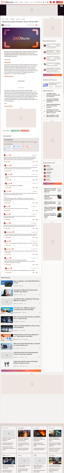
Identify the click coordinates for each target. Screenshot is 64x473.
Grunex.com (46, 192)
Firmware (18, 19)
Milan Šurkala (7, 25)
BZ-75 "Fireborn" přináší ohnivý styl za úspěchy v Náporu (23, 470)
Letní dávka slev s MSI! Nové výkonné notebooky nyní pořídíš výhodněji (24, 308)
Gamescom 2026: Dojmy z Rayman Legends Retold (23, 449)
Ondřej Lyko (16, 294)
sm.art (7, 155)
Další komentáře (52, 75)
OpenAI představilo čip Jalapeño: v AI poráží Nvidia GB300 (39, 444)
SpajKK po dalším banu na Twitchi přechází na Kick (50, 202)
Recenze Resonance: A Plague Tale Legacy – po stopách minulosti (39, 467)
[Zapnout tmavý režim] (54, 2)
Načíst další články (21, 370)
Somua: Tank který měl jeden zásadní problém (24, 466)
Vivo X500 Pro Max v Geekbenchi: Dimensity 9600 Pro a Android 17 (26, 299)
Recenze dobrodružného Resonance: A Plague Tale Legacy (50, 215)
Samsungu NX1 (7, 62)
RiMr (8, 241)
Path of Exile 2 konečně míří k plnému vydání (40, 471)
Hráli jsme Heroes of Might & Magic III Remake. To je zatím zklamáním (55, 444)
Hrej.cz (45, 211)
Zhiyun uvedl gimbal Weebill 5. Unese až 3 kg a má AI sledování (26, 326)
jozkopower (9, 249)
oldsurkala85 (9, 232)
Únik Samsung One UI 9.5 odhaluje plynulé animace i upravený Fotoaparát (26, 353)
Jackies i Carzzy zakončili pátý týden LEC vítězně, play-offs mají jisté (8, 467)
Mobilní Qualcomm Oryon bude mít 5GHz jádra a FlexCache (54, 470)
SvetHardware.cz (47, 199)
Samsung (23, 19)
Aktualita (6, 19)
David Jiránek (16, 321)
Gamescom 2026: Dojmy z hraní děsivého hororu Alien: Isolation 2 (24, 444)
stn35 (7, 206)
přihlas (23, 141)
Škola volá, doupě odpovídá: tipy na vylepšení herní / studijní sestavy (27, 317)
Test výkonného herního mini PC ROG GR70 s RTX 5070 (39, 449)
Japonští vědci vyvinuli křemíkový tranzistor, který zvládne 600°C (39, 439)
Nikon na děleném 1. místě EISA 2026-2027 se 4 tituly (27, 282)
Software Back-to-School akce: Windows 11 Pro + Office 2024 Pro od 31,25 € (26, 335)
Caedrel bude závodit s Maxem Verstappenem (7, 471)
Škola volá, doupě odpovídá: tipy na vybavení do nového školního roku (27, 344)
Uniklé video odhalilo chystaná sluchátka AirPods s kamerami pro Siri (26, 362)
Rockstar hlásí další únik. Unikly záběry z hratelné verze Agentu (9, 448)
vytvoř (35, 141)
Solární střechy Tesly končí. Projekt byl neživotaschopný (50, 197)
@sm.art (7, 167)
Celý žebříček (53, 183)
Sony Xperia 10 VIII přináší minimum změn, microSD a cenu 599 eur (26, 290)
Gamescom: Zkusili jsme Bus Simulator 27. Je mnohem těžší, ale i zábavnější (55, 450)
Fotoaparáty (12, 19)
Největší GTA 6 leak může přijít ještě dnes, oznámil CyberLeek (50, 190)
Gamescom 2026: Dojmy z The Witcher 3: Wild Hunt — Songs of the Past (50, 209)
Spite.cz (45, 218)
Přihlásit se (59, 2)
